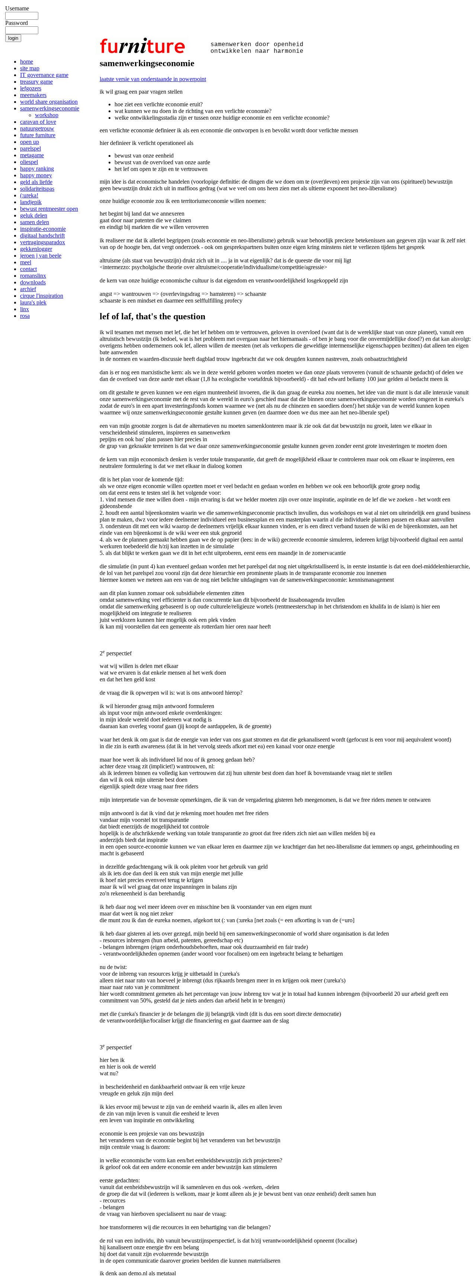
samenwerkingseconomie (49, 108)
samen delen (34, 222)
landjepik (31, 202)
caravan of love (38, 122)
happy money (36, 175)
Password (16, 23)
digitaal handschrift (42, 235)
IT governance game (44, 75)
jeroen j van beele (40, 255)
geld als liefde (36, 182)
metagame (32, 155)
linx (24, 309)
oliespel (29, 162)
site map (29, 68)
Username (17, 8)
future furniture (37, 135)
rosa (25, 316)
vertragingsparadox (42, 242)
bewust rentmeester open (49, 209)
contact (28, 269)
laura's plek (33, 302)
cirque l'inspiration (41, 296)
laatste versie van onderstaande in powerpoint (153, 79)
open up (29, 142)
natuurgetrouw (37, 128)
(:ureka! (29, 195)
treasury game (36, 81)
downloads (33, 282)
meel (25, 262)
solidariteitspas (37, 188)
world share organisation (49, 102)
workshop (46, 115)
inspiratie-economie (43, 229)
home (26, 61)
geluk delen (33, 215)
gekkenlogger (36, 249)
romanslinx (33, 275)
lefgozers (30, 88)
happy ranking (37, 168)
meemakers (33, 95)
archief (28, 289)
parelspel (30, 148)
